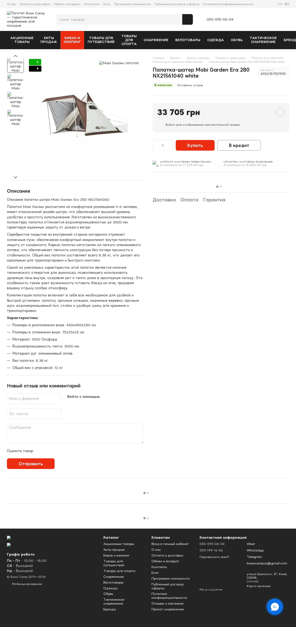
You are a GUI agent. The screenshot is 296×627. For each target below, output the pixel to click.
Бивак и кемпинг (72, 39)
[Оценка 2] (48, 451)
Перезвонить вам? (214, 556)
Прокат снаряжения (167, 609)
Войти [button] (170, 124)
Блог (107, 4)
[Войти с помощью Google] (111, 396)
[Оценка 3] (55, 451)
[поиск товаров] (187, 19)
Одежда (215, 40)
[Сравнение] (250, 19)
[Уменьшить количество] (156, 145)
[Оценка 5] (70, 451)
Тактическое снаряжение (263, 39)
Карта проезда (259, 585)
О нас (11, 4)
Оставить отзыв (190, 85)
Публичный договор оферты (177, 4)
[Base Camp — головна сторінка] (20, 537)
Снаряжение (156, 40)
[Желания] (262, 19)
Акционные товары (22, 39)
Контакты (92, 4)
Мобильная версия (26, 583)
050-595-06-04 (220, 19)
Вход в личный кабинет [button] (170, 543)
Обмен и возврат (67, 4)
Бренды (109, 609)
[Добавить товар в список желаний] (280, 112)
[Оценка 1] (41, 451)
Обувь (237, 40)
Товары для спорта (129, 40)
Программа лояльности (132, 4)
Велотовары (187, 40)
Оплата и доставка (35, 4)
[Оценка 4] (63, 451)
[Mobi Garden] (119, 63)
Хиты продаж (48, 39)
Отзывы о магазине (167, 603)
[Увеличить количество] (170, 145)
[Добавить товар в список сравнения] (267, 112)
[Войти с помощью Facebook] (105, 396)
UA (280, 4)
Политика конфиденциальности (228, 4)
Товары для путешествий (101, 39)
